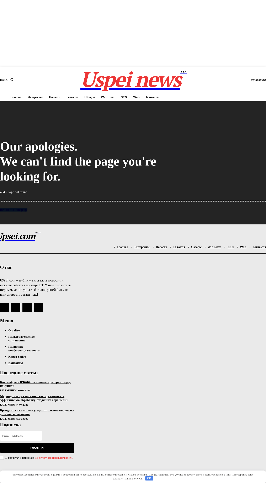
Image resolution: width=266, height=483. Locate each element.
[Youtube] (38, 307)
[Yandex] (27, 307)
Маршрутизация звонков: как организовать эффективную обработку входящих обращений (34, 398)
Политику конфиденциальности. (54, 457)
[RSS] (4, 307)
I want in (37, 447)
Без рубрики (8, 390)
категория (7, 404)
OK (149, 478)
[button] (7, 79)
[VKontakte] (15, 307)
